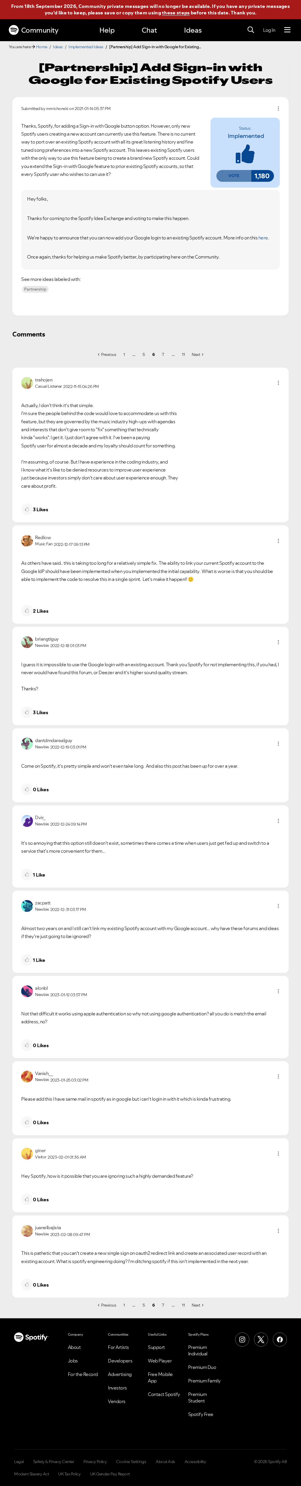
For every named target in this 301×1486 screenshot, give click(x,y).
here (263, 237)
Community (39, 30)
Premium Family (204, 1380)
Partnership (35, 289)
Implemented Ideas (85, 47)
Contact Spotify (164, 1394)
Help (107, 30)
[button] (233, 176)
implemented (246, 136)
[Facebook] (280, 1339)
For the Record (83, 1374)
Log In (269, 30)
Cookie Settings (131, 1461)
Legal (19, 1461)
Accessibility (195, 1461)
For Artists (118, 1347)
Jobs (73, 1360)
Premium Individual (198, 1350)
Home (41, 47)
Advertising (120, 1374)
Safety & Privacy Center (53, 1461)
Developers (120, 1360)
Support (156, 1347)
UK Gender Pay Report (110, 1474)
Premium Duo (202, 1367)
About (74, 1347)
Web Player (160, 1360)
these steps (176, 12)
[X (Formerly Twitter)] (261, 1339)
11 (183, 354)
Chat (149, 30)
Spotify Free (200, 1414)
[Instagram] (242, 1339)
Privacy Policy (95, 1461)
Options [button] (278, 108)
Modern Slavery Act (31, 1474)
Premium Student (197, 1397)
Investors (117, 1388)
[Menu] (287, 30)
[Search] (251, 30)
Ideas (193, 30)
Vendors (117, 1401)
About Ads (165, 1461)
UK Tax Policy (69, 1474)
